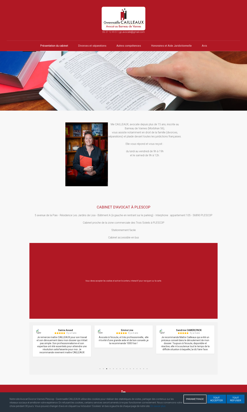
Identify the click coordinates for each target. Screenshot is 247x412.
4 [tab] (110, 368)
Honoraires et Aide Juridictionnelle (171, 45)
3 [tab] (106, 368)
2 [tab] (103, 368)
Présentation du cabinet (54, 45)
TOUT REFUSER (235, 399)
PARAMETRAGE (195, 399)
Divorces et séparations (92, 45)
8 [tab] (123, 368)
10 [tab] (130, 368)
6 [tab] (116, 368)
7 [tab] (120, 368)
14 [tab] (143, 368)
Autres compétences (128, 45)
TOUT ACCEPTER (216, 399)
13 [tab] (140, 368)
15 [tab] (147, 368)
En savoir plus (158, 406)
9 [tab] (127, 368)
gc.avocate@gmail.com (132, 32)
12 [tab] (137, 368)
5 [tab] (113, 368)
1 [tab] (100, 368)
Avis (204, 45)
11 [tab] (133, 368)
